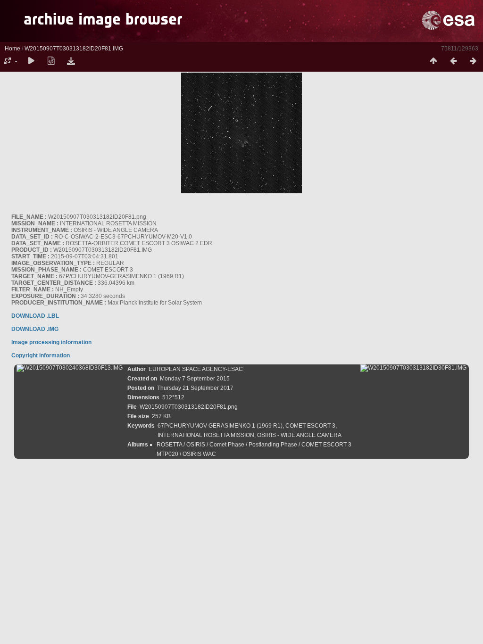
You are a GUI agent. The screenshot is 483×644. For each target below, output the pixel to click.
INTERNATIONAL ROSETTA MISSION (206, 435)
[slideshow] (31, 61)
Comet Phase (226, 444)
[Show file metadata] (51, 61)
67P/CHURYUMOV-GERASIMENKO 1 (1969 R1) (220, 425)
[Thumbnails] (433, 61)
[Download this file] (71, 61)
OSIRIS (195, 444)
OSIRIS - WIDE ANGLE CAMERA (299, 435)
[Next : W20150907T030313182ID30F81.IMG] (473, 61)
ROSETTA (169, 444)
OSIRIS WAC (199, 454)
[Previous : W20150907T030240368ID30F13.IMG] (453, 61)
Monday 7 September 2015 (195, 378)
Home (12, 48)
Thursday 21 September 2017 (195, 388)
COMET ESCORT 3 (310, 425)
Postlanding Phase (273, 444)
